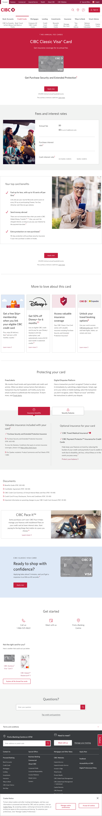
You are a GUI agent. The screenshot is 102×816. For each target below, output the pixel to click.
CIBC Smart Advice (8, 785)
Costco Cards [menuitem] (98, 25)
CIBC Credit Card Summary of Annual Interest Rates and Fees (30, 493)
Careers (30, 781)
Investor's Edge (58, 768)
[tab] (34, 411)
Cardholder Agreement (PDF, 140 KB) (17, 489)
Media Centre (32, 778)
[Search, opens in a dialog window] (73, 10)
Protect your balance (69, 459)
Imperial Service (33, 2)
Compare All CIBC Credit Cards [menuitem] (33, 25)
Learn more (61, 97)
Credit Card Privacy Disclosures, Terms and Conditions (28, 496)
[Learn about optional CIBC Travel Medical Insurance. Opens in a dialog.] (90, 433)
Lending (45, 19)
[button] (96, 2)
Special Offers (86, 2)
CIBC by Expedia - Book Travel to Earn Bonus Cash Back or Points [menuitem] (13, 25)
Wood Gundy (57, 772)
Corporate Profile (33, 768)
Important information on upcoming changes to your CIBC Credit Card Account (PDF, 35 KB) (35, 500)
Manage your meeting (83, 743)
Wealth (43, 2)
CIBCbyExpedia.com (86, 328)
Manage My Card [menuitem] (66, 25)
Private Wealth (58, 775)
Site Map (5, 788)
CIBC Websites (62, 2)
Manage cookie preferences (66, 806)
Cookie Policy (7, 807)
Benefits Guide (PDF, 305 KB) (15, 485)
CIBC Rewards (58, 790)
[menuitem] (85, 2)
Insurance (67, 19)
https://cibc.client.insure (28, 448)
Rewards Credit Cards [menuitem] (56, 25)
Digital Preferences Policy (88, 768)
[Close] (97, 798)
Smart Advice (94, 19)
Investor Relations (33, 775)
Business (12, 2)
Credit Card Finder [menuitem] (45, 25)
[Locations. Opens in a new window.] (77, 10)
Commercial (21, 2)
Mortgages (34, 19)
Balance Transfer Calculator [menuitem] (87, 25)
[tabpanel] (51, 440)
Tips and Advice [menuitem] (76, 25)
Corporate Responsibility (35, 771)
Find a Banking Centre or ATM (19, 737)
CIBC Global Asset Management (63, 778)
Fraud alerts (17, 395)
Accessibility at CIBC (86, 763)
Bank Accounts (8, 19)
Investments (55, 19)
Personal (4, 2)
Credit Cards (22, 19)
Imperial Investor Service (61, 765)
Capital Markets (58, 787)
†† (38, 322)
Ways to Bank (80, 19)
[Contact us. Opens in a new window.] (83, 10)
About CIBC (51, 2)
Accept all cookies (89, 805)
